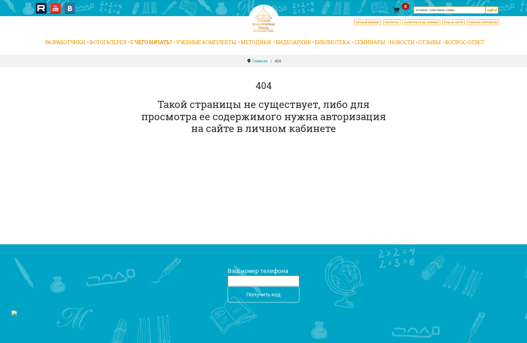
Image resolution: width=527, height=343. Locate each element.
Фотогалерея (107, 42)
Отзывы (429, 42)
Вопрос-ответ (464, 42)
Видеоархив (293, 42)
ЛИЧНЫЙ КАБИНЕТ (368, 22)
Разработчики (65, 42)
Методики (256, 42)
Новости (402, 42)
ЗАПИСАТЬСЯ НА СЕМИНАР (421, 22)
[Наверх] (514, 329)
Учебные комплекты (206, 42)
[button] (396, 10)
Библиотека (332, 42)
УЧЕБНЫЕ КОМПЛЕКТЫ (483, 22)
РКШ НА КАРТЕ (453, 22)
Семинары (370, 42)
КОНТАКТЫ (392, 22)
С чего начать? (151, 42)
